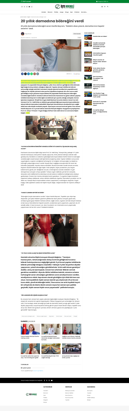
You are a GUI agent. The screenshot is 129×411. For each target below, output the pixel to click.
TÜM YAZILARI (76, 34)
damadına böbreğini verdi (28, 316)
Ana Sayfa (89, 390)
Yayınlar (67, 400)
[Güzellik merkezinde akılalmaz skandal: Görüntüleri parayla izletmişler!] (88, 46)
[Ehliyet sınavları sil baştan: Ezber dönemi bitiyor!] (88, 63)
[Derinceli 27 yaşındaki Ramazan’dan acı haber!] (88, 104)
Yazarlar (89, 393)
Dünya (67, 12)
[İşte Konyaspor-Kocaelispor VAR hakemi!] (88, 79)
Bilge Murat (28, 34)
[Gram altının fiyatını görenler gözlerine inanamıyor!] (88, 71)
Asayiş (61, 12)
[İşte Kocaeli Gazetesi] (64, 9)
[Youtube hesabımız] (29, 7)
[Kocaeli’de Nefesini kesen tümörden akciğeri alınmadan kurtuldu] (51, 329)
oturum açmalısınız (38, 370)
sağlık (75, 316)
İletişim (89, 400)
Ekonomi (50, 12)
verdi (28, 113)
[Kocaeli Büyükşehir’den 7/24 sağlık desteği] (51, 348)
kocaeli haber (68, 316)
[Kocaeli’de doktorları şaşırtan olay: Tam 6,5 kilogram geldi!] (30, 348)
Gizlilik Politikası (91, 397)
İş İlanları (77, 12)
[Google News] (76, 74)
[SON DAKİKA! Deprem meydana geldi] (88, 56)
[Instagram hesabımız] (27, 7)
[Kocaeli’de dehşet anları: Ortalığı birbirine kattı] (88, 113)
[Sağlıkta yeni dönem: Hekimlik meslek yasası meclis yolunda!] (71, 329)
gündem (52, 316)
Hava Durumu (68, 395)
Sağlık (79, 37)
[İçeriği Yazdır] (37, 74)
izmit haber (59, 316)
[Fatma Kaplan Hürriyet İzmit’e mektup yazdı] (30, 329)
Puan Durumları (69, 397)
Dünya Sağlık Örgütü (42, 316)
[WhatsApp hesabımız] (32, 7)
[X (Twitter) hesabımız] (24, 7)
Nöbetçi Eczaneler (70, 390)
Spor (71, 12)
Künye (88, 395)
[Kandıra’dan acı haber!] (88, 39)
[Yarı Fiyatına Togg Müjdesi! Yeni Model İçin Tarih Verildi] (88, 96)
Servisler (83, 12)
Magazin (45, 400)
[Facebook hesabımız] (22, 7)
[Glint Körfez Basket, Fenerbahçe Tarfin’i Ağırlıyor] (88, 88)
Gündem (43, 12)
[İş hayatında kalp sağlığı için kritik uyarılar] (71, 348)
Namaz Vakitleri (69, 393)
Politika (56, 12)
